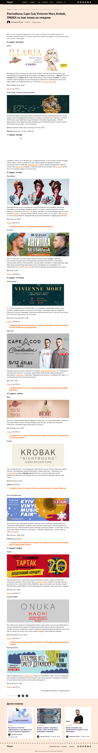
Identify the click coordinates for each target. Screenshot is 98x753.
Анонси (27, 22)
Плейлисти (59, 2)
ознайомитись (33, 165)
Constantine (19, 375)
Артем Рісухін (44, 736)
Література (45, 2)
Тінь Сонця (15, 531)
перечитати (19, 167)
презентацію (11, 473)
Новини (25, 2)
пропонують (28, 676)
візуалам (64, 213)
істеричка (16, 213)
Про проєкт (64, 746)
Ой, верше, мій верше (48, 81)
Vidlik (41, 631)
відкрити (59, 167)
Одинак (27, 267)
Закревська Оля (16, 734)
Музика (32, 2)
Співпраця (71, 746)
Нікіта (28, 211)
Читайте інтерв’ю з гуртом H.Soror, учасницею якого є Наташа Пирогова (38, 488)
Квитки (9, 89)
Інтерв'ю (69, 725)
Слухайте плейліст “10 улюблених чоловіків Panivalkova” (31, 226)
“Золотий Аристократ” (48, 371)
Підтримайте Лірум (54, 746)
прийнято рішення (41, 582)
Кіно (39, 2)
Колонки (40, 725)
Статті (51, 2)
